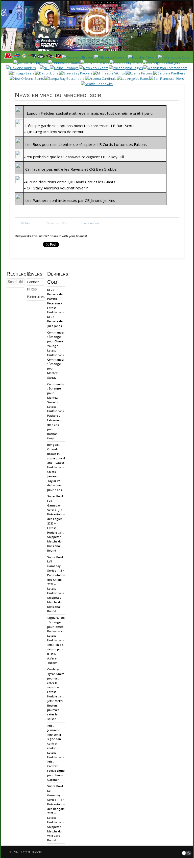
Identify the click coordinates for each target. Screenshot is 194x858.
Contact (33, 282)
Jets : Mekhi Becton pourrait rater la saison (55, 710)
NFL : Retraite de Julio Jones (55, 321)
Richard (26, 223)
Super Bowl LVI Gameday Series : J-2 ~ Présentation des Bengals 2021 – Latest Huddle (56, 804)
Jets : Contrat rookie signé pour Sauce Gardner (56, 770)
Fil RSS (32, 289)
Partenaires (35, 296)
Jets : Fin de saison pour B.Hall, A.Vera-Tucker (55, 654)
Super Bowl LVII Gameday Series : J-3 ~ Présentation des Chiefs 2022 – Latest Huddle (56, 575)
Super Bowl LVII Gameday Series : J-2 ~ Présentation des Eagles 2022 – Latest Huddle (56, 514)
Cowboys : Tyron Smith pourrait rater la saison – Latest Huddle (55, 682)
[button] (187, 853)
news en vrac (91, 223)
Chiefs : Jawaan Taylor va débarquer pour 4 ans (54, 481)
